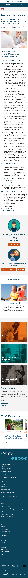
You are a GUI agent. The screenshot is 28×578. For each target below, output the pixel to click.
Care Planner (3, 466)
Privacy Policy (10, 560)
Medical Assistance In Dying (7, 514)
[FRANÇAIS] (26, 1)
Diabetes (3, 526)
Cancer (2, 523)
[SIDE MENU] (3, 9)
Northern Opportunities (6, 513)
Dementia (3, 524)
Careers (3, 542)
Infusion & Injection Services (7, 481)
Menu (17, 5)
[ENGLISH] (24, 1)
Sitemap (3, 560)
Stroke (2, 533)
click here (12, 180)
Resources (3, 547)
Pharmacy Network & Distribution (8, 483)
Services (21, 269)
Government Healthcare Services (9, 501)
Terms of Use (16, 560)
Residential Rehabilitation (10, 56)
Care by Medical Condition (7, 520)
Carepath (3, 498)
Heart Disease (4, 528)
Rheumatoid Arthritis (5, 531)
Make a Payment (5, 551)
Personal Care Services (6, 468)
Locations (3, 405)
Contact (12, 269)
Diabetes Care (4, 486)
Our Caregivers (4, 403)
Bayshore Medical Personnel (7, 516)
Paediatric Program (5, 518)
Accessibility (23, 560)
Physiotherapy (7, 53)
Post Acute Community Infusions (8, 508)
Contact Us (10, 1)
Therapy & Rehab (14, 303)
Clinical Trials (3, 484)
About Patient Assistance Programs (8, 479)
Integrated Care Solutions (6, 506)
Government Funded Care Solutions (8, 504)
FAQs (3, 269)
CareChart (3, 511)
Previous (1, 299)
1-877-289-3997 (18, 1)
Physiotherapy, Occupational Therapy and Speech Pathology (13, 509)
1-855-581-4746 (14, 244)
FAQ (2, 554)
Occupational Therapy (9, 51)
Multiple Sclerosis (4, 529)
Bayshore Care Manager (6, 474)
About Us (3, 400)
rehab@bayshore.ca (10, 210)
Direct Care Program (5, 489)
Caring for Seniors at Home (8, 464)
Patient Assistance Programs (8, 477)
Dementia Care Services (6, 471)
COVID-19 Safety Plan (6, 545)
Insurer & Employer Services (8, 492)
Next (26, 299)
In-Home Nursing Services (6, 469)
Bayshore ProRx (4, 488)
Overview (3, 503)
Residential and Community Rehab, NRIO (9, 496)
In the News (4, 549)
